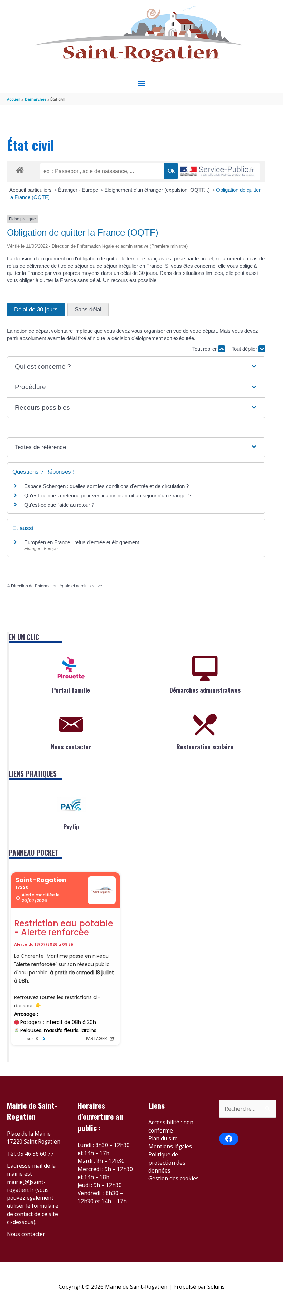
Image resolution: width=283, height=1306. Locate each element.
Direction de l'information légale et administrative (56, 586)
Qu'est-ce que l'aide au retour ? (59, 505)
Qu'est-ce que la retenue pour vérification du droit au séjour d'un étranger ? (107, 495)
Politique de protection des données (166, 1162)
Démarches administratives (205, 690)
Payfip (71, 826)
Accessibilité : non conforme (170, 1126)
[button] (136, 367)
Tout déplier (245, 349)
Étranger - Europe (78, 190)
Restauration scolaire (204, 746)
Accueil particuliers (31, 190)
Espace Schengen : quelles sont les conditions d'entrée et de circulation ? (106, 486)
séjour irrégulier (121, 266)
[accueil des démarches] (20, 169)
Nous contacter (71, 746)
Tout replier (205, 349)
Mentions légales (170, 1146)
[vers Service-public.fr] (217, 171)
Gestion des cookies (173, 1178)
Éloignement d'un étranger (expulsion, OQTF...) (157, 190)
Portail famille (71, 690)
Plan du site (163, 1138)
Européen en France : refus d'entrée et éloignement (81, 542)
